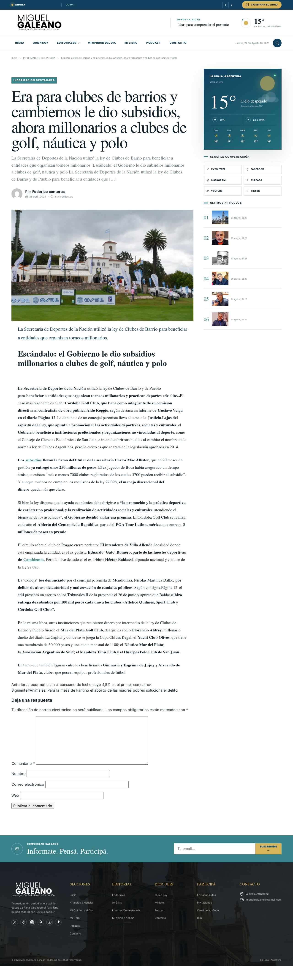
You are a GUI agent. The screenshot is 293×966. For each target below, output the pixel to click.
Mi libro (159, 902)
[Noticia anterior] (225, 5)
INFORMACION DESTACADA (39, 58)
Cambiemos (33, 559)
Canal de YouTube (208, 910)
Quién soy (161, 895)
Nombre (18, 773)
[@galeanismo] (14, 922)
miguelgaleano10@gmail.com (264, 899)
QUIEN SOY (40, 42)
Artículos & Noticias (82, 902)
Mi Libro (75, 918)
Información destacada (126, 910)
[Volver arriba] (283, 959)
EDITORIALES (66, 42)
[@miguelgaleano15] (32, 922)
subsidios (34, 460)
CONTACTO (178, 42)
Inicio (14, 58)
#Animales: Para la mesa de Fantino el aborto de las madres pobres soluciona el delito (94, 690)
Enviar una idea (206, 895)
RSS (199, 918)
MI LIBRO (131, 42)
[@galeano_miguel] (58, 922)
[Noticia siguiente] (231, 5)
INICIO (19, 42)
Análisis (117, 902)
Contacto (75, 933)
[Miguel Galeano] (23, 922)
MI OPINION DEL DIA (102, 42)
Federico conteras (48, 191)
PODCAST (153, 42)
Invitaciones (204, 902)
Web (15, 795)
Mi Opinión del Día (81, 910)
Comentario (23, 763)
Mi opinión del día (123, 918)
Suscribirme (268, 846)
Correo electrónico (27, 784)
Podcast (75, 925)
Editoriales (118, 895)
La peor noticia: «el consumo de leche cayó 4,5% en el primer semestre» (81, 684)
